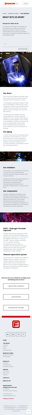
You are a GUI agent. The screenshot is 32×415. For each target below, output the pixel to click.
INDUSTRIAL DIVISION (16, 286)
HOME (4, 13)
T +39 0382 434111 (7, 394)
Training (5, 374)
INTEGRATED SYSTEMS (16, 308)
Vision (4, 348)
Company (5, 345)
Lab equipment (7, 365)
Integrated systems (8, 366)
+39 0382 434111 (23, 407)
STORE (25, 3)
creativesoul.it (16, 411)
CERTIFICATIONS (23, 49)
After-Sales (6, 373)
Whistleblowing (7, 350)
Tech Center (6, 371)
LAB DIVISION (16, 297)
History (5, 346)
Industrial (5, 363)
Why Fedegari (6, 356)
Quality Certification (8, 355)
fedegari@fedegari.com (10, 407)
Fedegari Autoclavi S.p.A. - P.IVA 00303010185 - (16, 406)
